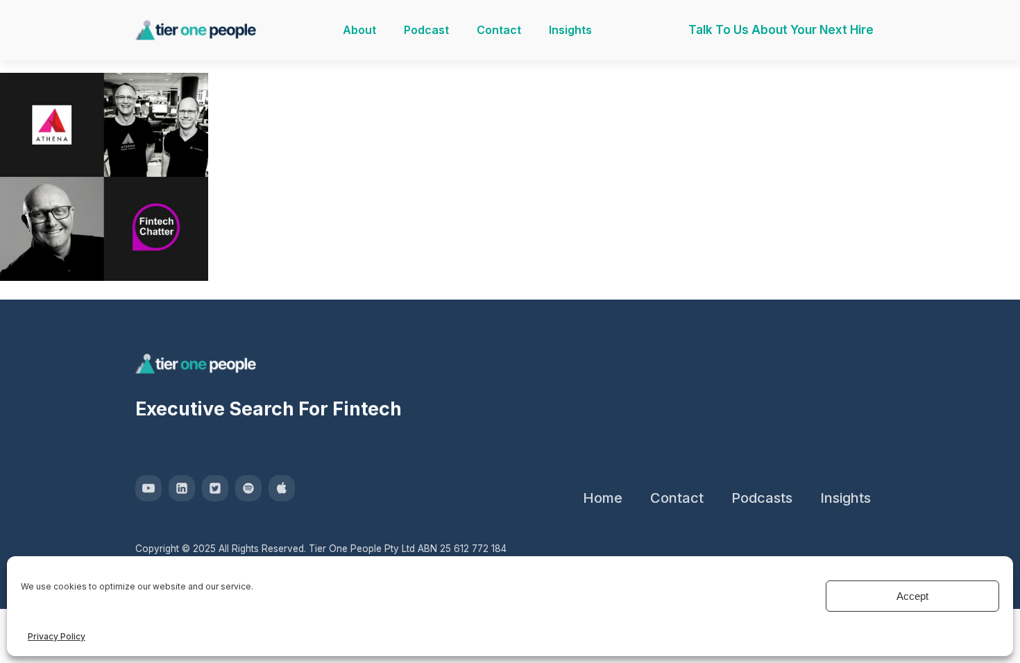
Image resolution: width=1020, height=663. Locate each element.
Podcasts (761, 498)
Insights (570, 30)
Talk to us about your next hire (781, 30)
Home (602, 498)
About (359, 30)
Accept (912, 596)
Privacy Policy (56, 636)
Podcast (426, 30)
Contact (499, 30)
